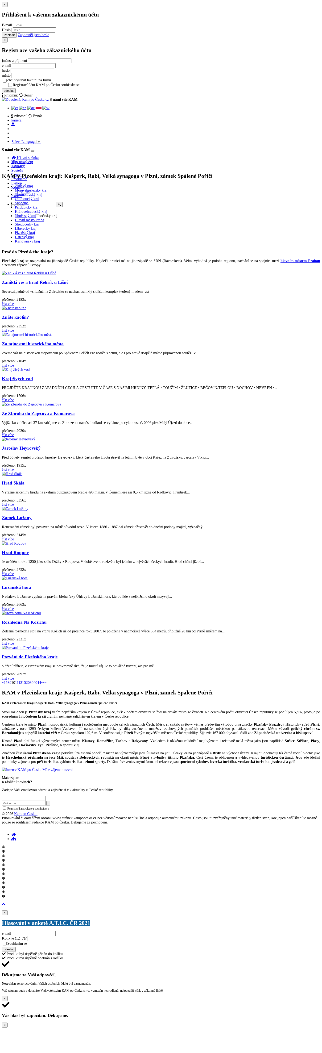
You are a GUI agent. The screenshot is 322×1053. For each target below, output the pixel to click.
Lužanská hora (16, 587)
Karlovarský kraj (27, 241)
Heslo (6, 30)
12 (20, 683)
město (6, 75)
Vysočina (22, 203)
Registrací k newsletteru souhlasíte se (47, 808)
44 (39, 683)
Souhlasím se (50, 943)
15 (24, 683)
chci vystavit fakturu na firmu (29, 80)
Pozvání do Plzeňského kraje (30, 656)
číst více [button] (8, 304)
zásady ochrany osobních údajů (99, 85)
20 (28, 683)
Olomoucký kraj (27, 199)
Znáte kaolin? (15, 317)
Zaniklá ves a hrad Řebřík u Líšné (35, 282)
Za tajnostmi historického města (33, 343)
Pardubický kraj (26, 207)
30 (31, 683)
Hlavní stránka (22, 162)
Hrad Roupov (15, 552)
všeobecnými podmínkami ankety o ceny (61, 943)
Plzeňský (18, 166)
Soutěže (17, 170)
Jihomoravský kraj (28, 194)
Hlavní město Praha (29, 220)
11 (16, 683)
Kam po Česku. (25, 814)
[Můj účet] (13, 124)
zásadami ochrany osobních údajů (69, 808)
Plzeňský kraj (25, 233)
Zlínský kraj (24, 186)
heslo (6, 70)
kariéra (16, 120)
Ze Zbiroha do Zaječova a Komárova (38, 413)
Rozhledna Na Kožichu (24, 622)
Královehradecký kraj (31, 211)
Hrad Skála (13, 483)
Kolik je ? (14, 938)
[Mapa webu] (13, 839)
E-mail (7, 25)
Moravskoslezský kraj (31, 190)
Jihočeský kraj (25, 216)
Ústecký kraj (24, 237)
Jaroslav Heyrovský (21, 448)
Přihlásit (9, 35)
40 (35, 683)
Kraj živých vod (17, 378)
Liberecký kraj (26, 228)
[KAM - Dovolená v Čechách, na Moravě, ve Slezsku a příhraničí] (13, 834)
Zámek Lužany (17, 517)
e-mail (6, 65)
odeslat (9, 90)
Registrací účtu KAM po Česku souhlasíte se (64, 85)
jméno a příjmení (14, 60)
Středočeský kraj (27, 224)
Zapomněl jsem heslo (33, 35)
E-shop (16, 183)
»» (45, 683)
